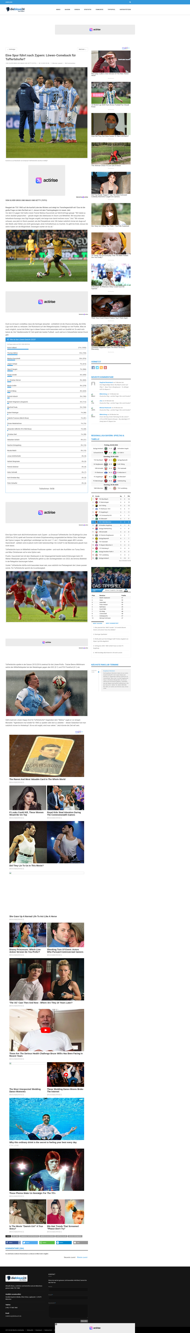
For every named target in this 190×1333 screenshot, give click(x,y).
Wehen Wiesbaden (75, 1236)
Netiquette (30, 1330)
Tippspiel (111, 9)
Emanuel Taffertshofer (29, 1236)
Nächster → (82, 49)
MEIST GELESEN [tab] (97, 623)
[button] (13, 1242)
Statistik (87, 9)
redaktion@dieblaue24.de (13, 1316)
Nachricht (52, 1303)
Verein (77, 9)
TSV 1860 (15, 1236)
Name (50, 1286)
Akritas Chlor (61, 1236)
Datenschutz (48, 1330)
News (58, 9)
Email (50, 1295)
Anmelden (8, 2)
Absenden (84, 1321)
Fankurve (99, 9)
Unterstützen (125, 9)
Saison (67, 9)
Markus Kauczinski (47, 1236)
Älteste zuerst (82, 1257)
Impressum (38, 1330)
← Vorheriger (11, 49)
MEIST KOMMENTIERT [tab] (112, 623)
